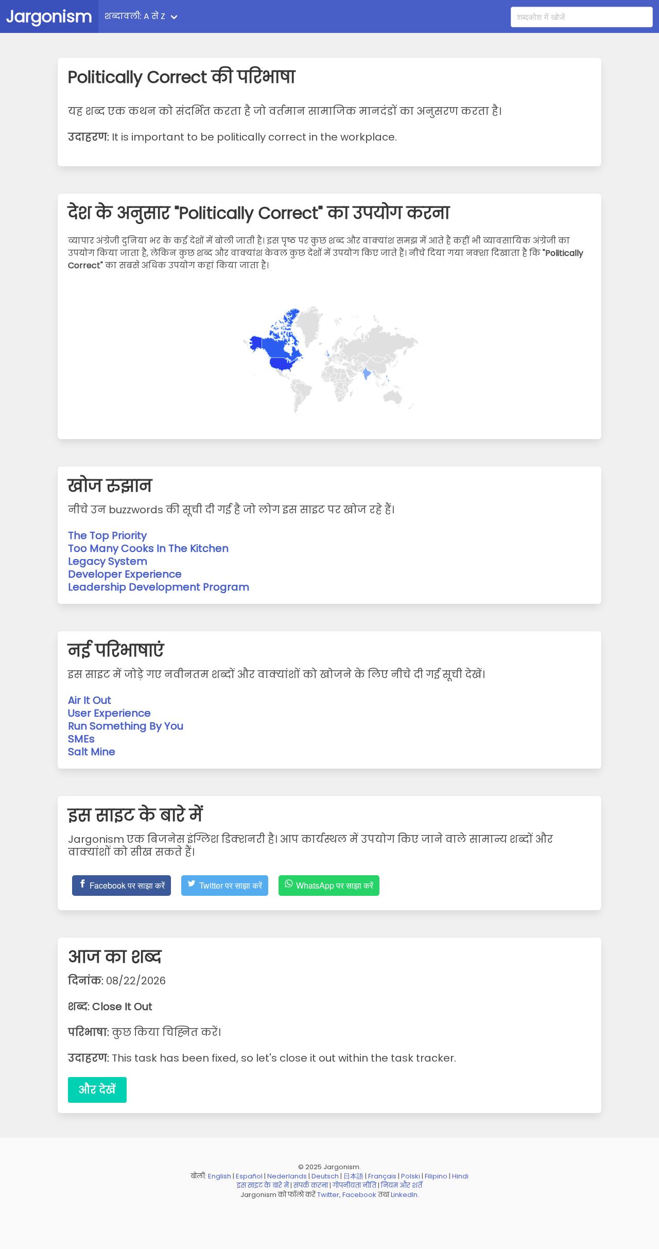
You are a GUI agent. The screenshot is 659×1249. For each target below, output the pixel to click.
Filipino (436, 1176)
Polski (410, 1176)
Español (249, 1176)
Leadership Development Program (158, 587)
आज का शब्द (216, 16)
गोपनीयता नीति (354, 1185)
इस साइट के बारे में (263, 1185)
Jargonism (49, 16)
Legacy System (107, 561)
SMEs (81, 739)
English (219, 1176)
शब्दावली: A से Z (135, 16)
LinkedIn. (405, 1195)
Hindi (460, 1176)
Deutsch (325, 1176)
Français (382, 1176)
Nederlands (287, 1176)
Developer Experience (125, 574)
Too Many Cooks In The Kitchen (148, 548)
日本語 (353, 1176)
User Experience (109, 713)
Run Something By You (125, 726)
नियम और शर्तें (401, 1185)
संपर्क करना (310, 1185)
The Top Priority (107, 535)
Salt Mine (91, 751)
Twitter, (329, 1195)
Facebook (359, 1195)
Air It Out (89, 700)
